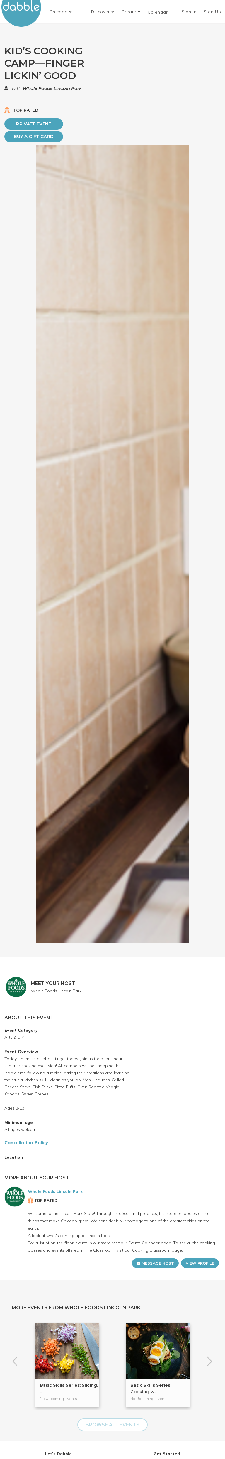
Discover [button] (101, 11)
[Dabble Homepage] (23, 13)
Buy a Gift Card (34, 136)
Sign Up (213, 11)
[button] (61, 11)
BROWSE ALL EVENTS (112, 1425)
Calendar (158, 12)
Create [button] (130, 11)
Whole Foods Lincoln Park (52, 88)
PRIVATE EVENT (34, 124)
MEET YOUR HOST (53, 983)
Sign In (190, 11)
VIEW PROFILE (200, 1263)
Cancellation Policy (26, 1142)
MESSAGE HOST (157, 1263)
